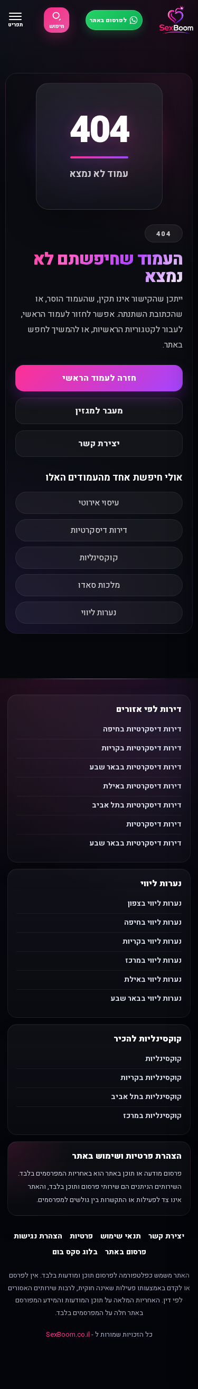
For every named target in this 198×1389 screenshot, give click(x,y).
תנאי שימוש (120, 1236)
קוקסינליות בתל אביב (146, 1096)
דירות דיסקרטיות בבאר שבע (135, 767)
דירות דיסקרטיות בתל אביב (137, 805)
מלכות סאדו (99, 585)
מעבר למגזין (99, 411)
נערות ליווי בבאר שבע (146, 998)
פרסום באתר (125, 1251)
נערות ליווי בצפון (155, 903)
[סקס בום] (176, 20)
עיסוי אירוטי (99, 502)
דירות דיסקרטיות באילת (142, 786)
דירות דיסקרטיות (99, 530)
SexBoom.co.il (68, 1334)
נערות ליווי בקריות (152, 941)
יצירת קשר (99, 443)
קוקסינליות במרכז (152, 1115)
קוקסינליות (99, 557)
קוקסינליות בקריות (151, 1077)
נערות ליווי (99, 612)
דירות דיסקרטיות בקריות (141, 748)
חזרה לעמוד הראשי (99, 378)
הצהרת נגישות (38, 1236)
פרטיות (81, 1236)
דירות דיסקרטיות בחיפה (142, 729)
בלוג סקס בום (75, 1251)
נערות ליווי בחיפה (153, 922)
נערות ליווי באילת (153, 979)
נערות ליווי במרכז (153, 960)
